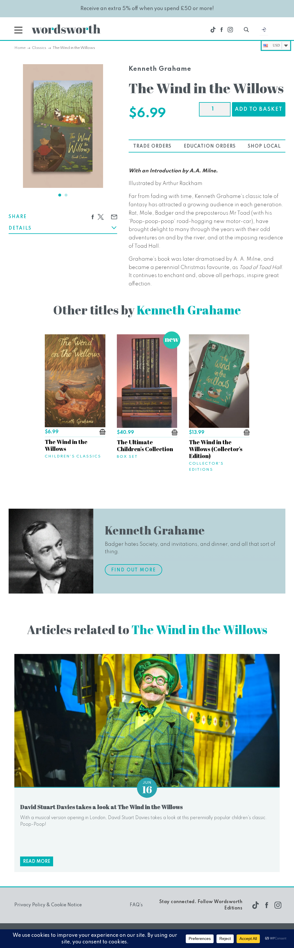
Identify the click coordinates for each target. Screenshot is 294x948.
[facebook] (222, 29)
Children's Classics (73, 456)
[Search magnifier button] (246, 29)
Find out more (133, 570)
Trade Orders (152, 146)
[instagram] (230, 29)
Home (20, 48)
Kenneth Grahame (160, 69)
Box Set (127, 457)
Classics (39, 48)
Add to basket (259, 109)
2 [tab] (66, 195)
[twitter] (213, 29)
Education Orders (210, 146)
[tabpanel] (63, 126)
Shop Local (264, 146)
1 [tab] (59, 195)
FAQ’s (136, 905)
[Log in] (264, 31)
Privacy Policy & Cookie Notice (48, 905)
